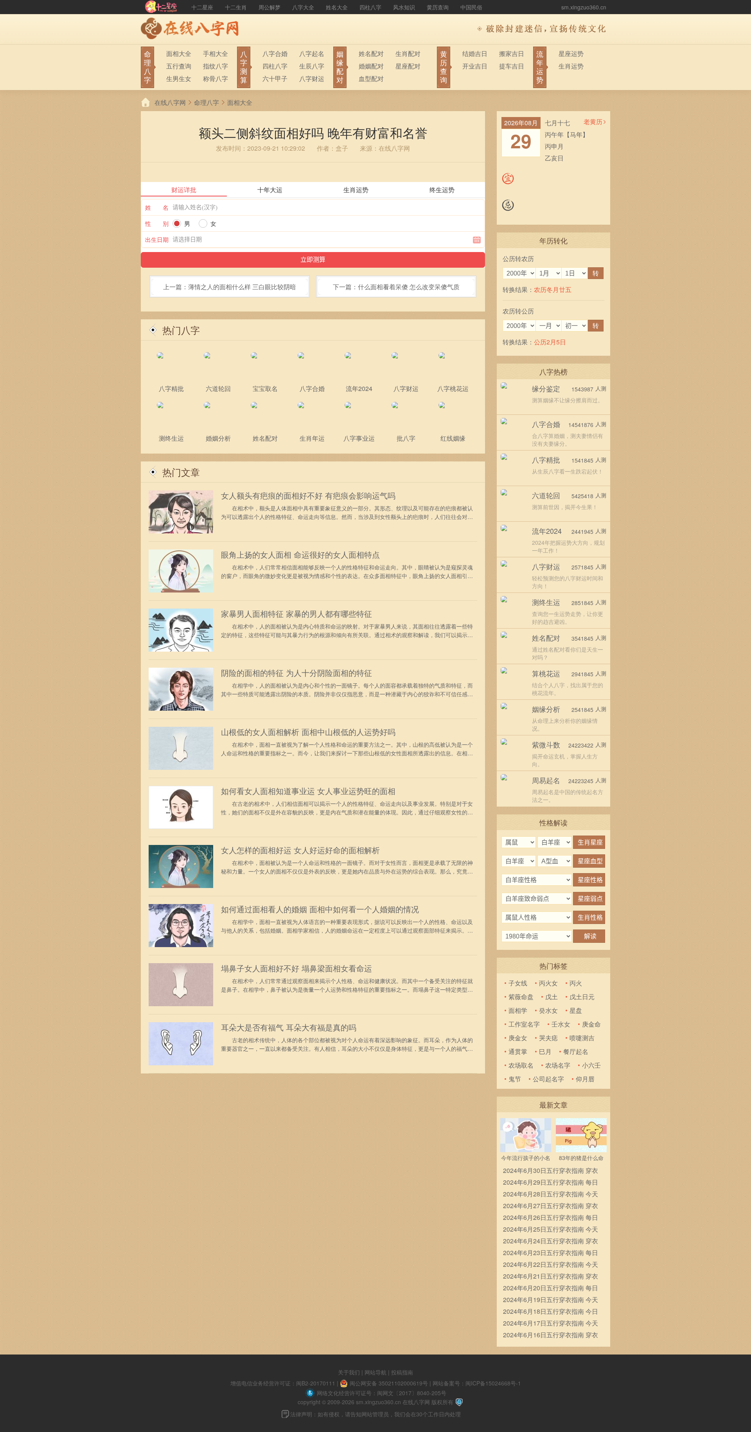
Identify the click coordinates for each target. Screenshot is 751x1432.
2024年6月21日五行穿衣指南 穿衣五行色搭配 (550, 1277)
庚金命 (591, 1024)
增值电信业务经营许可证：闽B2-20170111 (282, 1383)
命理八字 (206, 102)
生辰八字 (311, 65)
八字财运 (311, 78)
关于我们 (349, 1372)
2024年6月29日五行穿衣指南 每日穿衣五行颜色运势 (550, 1183)
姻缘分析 (546, 709)
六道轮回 (546, 495)
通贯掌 (517, 1051)
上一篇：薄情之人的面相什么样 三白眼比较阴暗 (229, 286)
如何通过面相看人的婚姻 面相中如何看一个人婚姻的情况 (320, 909)
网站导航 (375, 1372)
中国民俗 (471, 7)
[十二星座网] (161, 7)
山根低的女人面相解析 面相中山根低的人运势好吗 (308, 732)
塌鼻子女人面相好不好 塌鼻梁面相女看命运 (296, 968)
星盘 (576, 1010)
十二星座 (202, 7)
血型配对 (371, 78)
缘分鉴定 (546, 388)
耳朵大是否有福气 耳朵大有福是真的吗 (288, 1027)
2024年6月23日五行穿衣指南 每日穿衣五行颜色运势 (550, 1253)
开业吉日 (474, 65)
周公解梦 (269, 7)
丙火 (576, 982)
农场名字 (557, 1065)
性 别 (157, 223)
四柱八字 (370, 7)
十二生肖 (236, 7)
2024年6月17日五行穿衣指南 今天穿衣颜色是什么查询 (550, 1324)
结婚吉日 (474, 53)
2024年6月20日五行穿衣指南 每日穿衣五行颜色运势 (550, 1288)
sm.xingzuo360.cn (583, 7)
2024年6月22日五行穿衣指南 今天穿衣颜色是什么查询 (550, 1265)
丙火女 (548, 982)
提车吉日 (511, 65)
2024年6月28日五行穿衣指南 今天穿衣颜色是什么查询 (550, 1194)
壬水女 (561, 1024)
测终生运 (546, 602)
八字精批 (546, 459)
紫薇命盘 (521, 996)
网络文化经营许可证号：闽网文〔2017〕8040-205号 (381, 1393)
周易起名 (546, 780)
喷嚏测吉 (582, 1037)
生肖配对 (407, 53)
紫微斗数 (546, 744)
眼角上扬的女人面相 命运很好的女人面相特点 (300, 554)
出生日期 (157, 239)
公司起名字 (548, 1078)
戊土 (551, 996)
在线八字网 (170, 102)
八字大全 (303, 7)
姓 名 (157, 207)
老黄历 (593, 121)
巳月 (545, 1051)
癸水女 (548, 1010)
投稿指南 (402, 1372)
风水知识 (404, 7)
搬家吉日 (511, 53)
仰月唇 (585, 1078)
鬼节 (514, 1078)
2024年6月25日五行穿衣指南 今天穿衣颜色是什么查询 (550, 1230)
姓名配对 (371, 53)
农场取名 (521, 1065)
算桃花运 (546, 673)
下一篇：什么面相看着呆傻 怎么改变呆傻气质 (396, 286)
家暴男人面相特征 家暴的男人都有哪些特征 (296, 614)
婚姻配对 (371, 65)
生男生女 (178, 78)
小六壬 (591, 1065)
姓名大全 (337, 7)
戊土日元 (582, 996)
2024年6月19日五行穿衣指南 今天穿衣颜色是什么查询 (550, 1300)
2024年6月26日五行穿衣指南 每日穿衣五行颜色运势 (550, 1218)
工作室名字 (524, 1024)
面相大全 (178, 53)
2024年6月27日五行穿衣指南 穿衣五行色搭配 (550, 1206)
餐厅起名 (575, 1051)
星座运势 (571, 53)
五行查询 (178, 65)
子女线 (517, 982)
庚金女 (517, 1037)
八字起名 (311, 53)
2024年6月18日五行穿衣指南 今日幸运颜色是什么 (550, 1312)
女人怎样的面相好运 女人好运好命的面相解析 (300, 850)
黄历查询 (438, 7)
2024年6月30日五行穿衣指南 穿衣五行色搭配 (550, 1171)
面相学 (517, 1010)
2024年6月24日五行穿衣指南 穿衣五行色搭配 (550, 1241)
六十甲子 (274, 78)
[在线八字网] (192, 29)
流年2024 (547, 531)
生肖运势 (571, 65)
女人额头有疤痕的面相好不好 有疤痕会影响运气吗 (308, 495)
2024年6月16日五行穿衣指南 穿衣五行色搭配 (550, 1335)
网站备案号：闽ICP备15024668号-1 (477, 1383)
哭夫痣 (548, 1037)
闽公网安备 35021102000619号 (389, 1383)
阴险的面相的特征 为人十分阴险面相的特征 (296, 673)
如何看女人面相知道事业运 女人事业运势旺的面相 (308, 791)
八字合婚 (274, 53)
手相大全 (215, 53)
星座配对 (407, 65)
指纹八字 (215, 65)
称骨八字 (215, 78)
